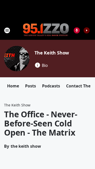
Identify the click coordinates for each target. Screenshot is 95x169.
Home (13, 86)
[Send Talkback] (77, 30)
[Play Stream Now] (87, 30)
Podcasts (51, 86)
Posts (30, 86)
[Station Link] (46, 30)
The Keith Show (51, 53)
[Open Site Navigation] (7, 30)
